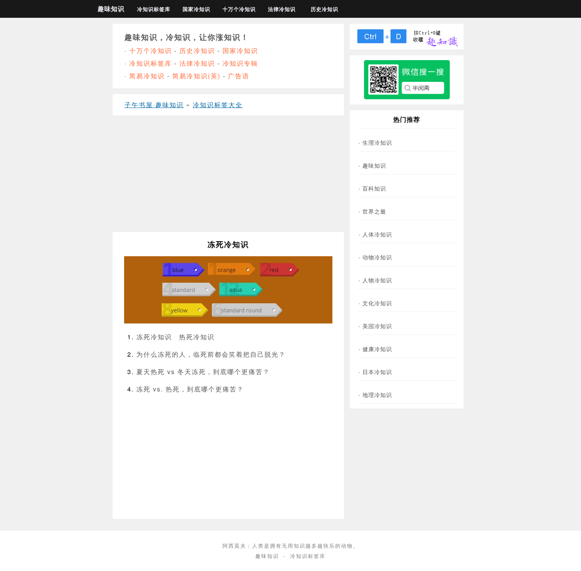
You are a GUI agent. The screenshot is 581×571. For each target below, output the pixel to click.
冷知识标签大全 (218, 104)
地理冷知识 (377, 394)
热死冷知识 (197, 336)
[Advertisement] (228, 176)
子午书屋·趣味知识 (154, 104)
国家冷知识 (196, 9)
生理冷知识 (377, 142)
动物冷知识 (377, 257)
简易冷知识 (147, 75)
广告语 (238, 75)
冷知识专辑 (240, 63)
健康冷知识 (377, 348)
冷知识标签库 (153, 9)
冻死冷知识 (154, 336)
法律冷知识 (282, 9)
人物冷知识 (377, 280)
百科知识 (374, 188)
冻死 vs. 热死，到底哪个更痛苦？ (190, 388)
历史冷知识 (324, 9)
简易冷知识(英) (196, 75)
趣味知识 (111, 8)
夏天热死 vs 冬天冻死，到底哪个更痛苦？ (203, 371)
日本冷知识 (377, 371)
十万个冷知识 (239, 9)
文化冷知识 (377, 303)
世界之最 (374, 211)
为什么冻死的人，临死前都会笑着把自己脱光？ (211, 354)
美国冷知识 (377, 325)
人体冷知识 (377, 234)
